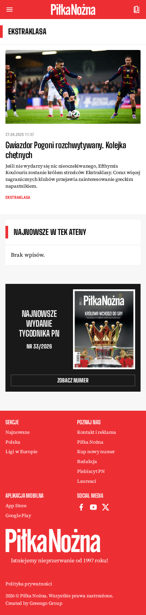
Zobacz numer (73, 380)
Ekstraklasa (17, 197)
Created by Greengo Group (33, 603)
